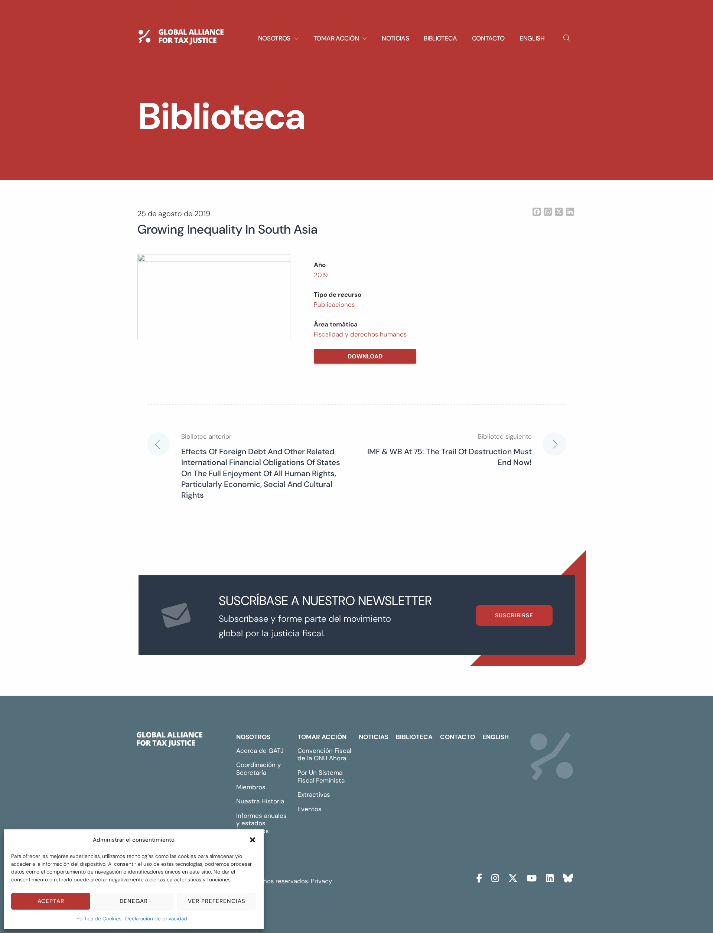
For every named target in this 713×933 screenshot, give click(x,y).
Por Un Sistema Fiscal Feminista (321, 776)
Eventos (309, 809)
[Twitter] (512, 877)
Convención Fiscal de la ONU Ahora (324, 755)
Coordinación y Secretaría (258, 769)
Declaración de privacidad (156, 918)
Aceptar (51, 901)
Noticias (395, 38)
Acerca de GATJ (260, 751)
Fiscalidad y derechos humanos (360, 334)
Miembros (251, 787)
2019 (321, 275)
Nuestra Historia (260, 801)
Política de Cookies (98, 918)
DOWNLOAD (365, 356)
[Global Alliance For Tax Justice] (169, 741)
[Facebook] (479, 877)
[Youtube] (532, 877)
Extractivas (313, 794)
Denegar (134, 901)
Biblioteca (440, 38)
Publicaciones (334, 304)
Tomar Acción (321, 737)
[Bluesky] (568, 877)
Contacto (488, 38)
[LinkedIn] (550, 877)
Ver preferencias (216, 901)
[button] (252, 839)
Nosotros (253, 737)
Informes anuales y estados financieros (261, 823)
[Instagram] (495, 877)
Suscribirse (514, 615)
